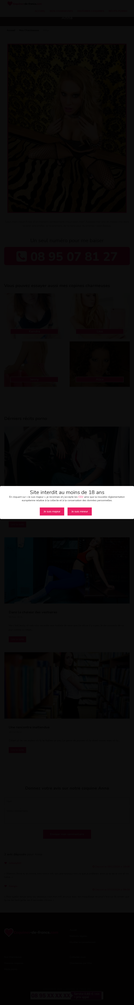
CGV (80, 497)
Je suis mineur (79, 511)
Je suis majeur (52, 511)
